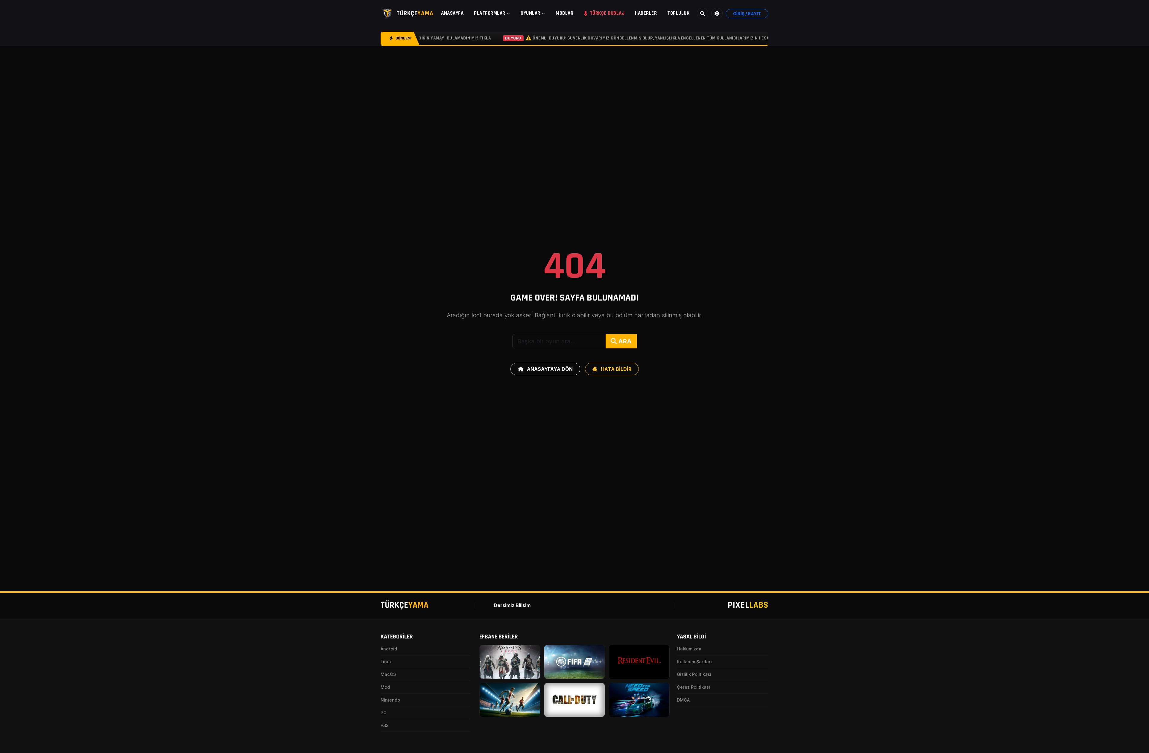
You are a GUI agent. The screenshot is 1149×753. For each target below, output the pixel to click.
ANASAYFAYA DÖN (549, 369)
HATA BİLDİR (615, 369)
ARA (624, 341)
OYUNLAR (530, 13)
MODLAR (564, 13)
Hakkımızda (689, 648)
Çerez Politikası (693, 687)
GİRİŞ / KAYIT (747, 13)
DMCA (683, 699)
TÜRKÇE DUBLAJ (607, 13)
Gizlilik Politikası (694, 674)
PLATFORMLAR (489, 13)
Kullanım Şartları (694, 661)
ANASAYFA (452, 13)
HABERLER (646, 13)
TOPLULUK (678, 13)
